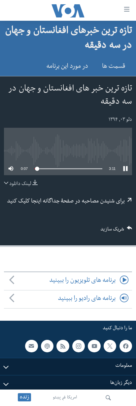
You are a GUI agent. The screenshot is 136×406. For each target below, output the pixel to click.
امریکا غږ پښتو (65, 397)
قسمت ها (113, 67)
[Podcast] (47, 345)
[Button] (116, 231)
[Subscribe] (31, 345)
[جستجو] (108, 398)
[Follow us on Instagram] (78, 345)
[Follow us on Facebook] (125, 345)
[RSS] (62, 345)
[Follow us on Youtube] (94, 345)
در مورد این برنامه (67, 67)
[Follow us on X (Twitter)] (110, 345)
